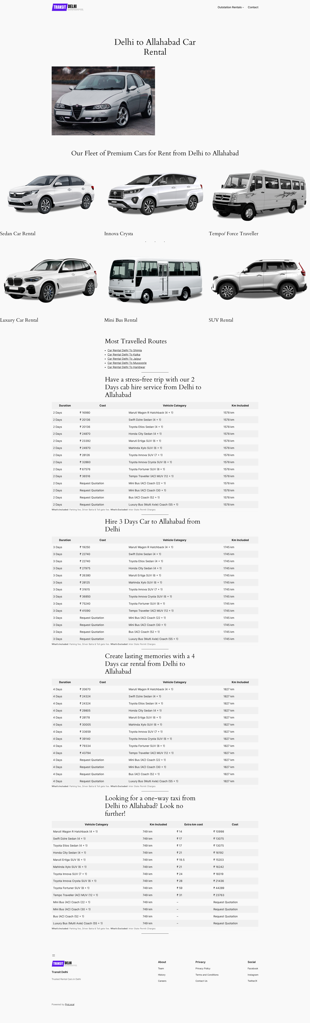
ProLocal (69, 1004)
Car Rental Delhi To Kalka (124, 354)
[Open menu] (54, 955)
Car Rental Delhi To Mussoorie (127, 363)
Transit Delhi (60, 972)
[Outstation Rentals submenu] (243, 7)
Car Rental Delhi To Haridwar (126, 367)
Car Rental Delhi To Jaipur (124, 358)
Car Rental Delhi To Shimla (125, 350)
